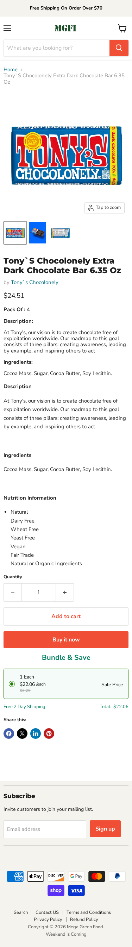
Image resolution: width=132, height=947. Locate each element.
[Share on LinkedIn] (35, 733)
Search (21, 912)
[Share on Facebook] (9, 733)
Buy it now (66, 640)
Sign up (105, 829)
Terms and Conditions (89, 912)
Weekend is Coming (66, 934)
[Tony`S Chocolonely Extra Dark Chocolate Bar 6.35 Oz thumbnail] (15, 233)
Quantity (13, 577)
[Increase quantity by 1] (65, 592)
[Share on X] (22, 733)
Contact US (47, 912)
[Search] (118, 48)
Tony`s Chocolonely (34, 282)
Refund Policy (84, 919)
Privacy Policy (48, 919)
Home (11, 70)
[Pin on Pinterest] (49, 733)
